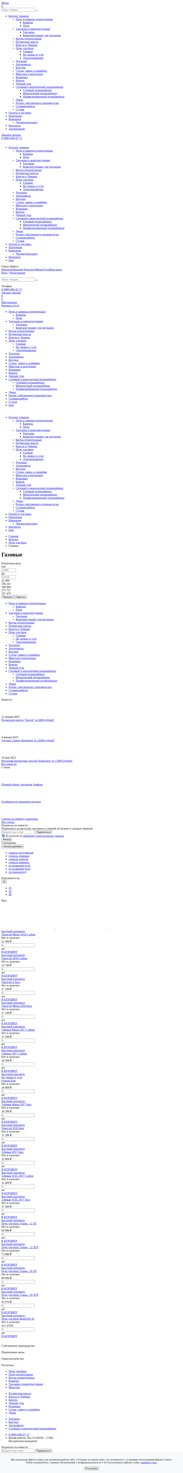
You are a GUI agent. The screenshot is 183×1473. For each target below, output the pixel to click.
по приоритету (18, 872)
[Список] (83, 928)
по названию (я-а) (19, 868)
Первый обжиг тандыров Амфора (22, 784)
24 (10, 891)
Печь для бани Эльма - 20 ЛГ (19, 1271)
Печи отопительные (21, 1374)
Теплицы (21, 61)
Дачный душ (23, 83)
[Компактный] (137, 928)
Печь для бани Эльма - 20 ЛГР (19, 1294)
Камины (28, 22)
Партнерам (15, 115)
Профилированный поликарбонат (44, 96)
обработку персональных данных (43, 835)
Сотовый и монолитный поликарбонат (39, 86)
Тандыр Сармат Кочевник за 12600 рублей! (27, 740)
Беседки (21, 67)
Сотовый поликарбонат (37, 90)
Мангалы (14, 1387)
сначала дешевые (19, 855)
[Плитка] (28, 928)
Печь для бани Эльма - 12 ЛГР (19, 1247)
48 (10, 894)
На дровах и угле (33, 54)
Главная (13, 536)
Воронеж (7, 269)
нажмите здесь (149, 1462)
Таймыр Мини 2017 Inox (16, 1104)
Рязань (40, 269)
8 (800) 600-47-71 (11, 138)
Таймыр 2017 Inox (12, 1152)
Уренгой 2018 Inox (12, 1128)
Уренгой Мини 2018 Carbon (18, 934)
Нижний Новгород (24, 269)
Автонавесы (23, 64)
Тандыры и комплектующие (33, 28)
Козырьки (22, 77)
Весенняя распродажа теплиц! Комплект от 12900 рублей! (36, 760)
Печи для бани (25, 48)
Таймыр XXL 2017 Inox (15, 1199)
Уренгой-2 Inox (10, 982)
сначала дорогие (18, 859)
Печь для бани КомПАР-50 (17, 1318)
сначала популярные (21, 852)
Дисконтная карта (27, 122)
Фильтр (7, 839)
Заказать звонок (11, 134)
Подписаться (44, 832)
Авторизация (17, 128)
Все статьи (7, 822)
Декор (19, 99)
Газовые (28, 51)
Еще (11, 260)
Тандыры (28, 32)
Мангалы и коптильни (29, 74)
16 (10, 887)
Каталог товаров (19, 16)
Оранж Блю (8, 1080)
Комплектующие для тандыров (42, 35)
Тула (46, 269)
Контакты (15, 125)
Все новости (9, 764)
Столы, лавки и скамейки (31, 70)
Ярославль (55, 269)
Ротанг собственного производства (37, 103)
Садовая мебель (25, 106)
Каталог (13, 539)
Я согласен (91, 1468)
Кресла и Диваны (26, 45)
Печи (26, 25)
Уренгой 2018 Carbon (14, 958)
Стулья (20, 109)
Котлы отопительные (29, 38)
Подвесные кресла (27, 41)
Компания (15, 119)
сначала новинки (19, 862)
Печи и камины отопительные (34, 19)
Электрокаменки (33, 57)
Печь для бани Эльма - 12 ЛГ (19, 1223)
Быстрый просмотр (13, 931)
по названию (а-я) (19, 865)
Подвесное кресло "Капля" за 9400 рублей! (27, 720)
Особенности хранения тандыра (21, 801)
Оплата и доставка (20, 112)
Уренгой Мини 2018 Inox (16, 1005)
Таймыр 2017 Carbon (14, 1053)
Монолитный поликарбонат (40, 93)
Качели (20, 80)
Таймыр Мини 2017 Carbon (18, 1029)
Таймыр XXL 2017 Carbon (17, 1175)
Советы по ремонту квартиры (19, 818)
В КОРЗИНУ (9, 951)
